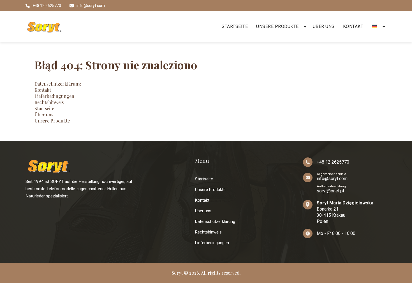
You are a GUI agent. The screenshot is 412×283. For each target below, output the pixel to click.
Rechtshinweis (49, 102)
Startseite (235, 26)
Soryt (177, 273)
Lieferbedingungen (54, 96)
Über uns (324, 26)
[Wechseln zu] (375, 26)
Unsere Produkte (277, 26)
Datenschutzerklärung (57, 84)
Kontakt (353, 26)
